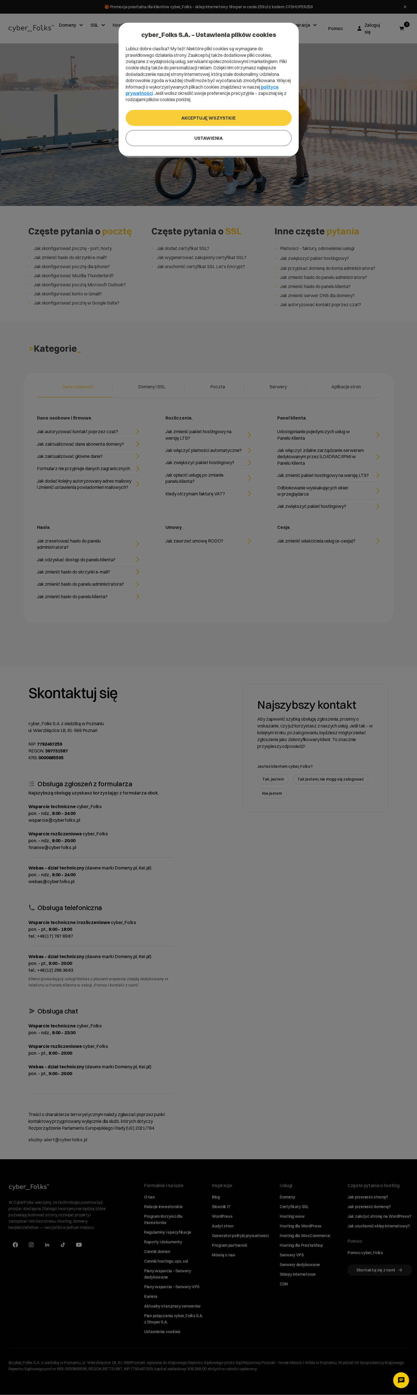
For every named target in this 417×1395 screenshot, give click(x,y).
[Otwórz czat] (401, 1380)
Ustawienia (208, 138)
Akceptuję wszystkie (208, 118)
